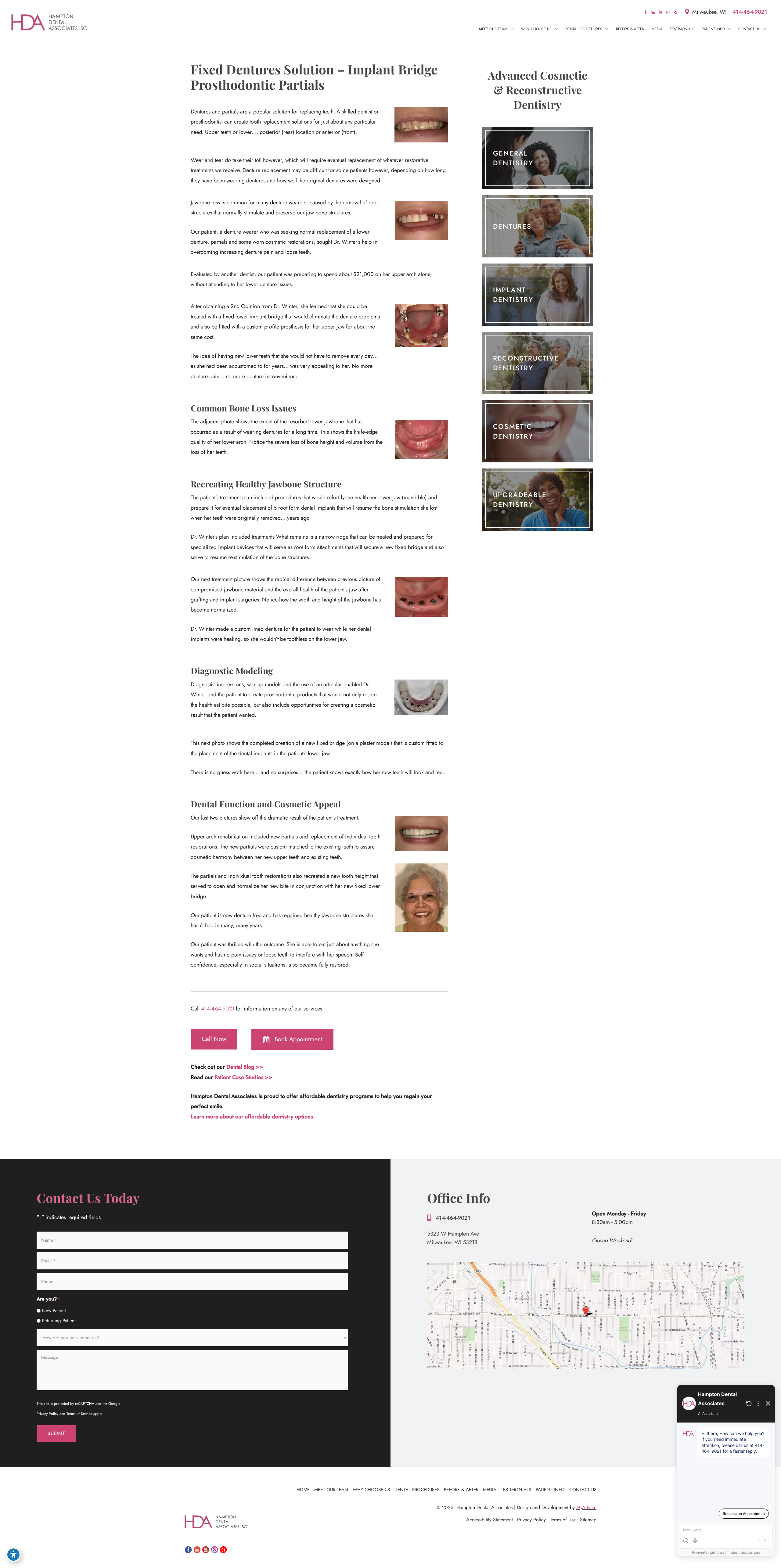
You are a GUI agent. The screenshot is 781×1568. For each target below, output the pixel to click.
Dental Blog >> (244, 1067)
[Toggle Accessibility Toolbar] (13, 1554)
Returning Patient (59, 1320)
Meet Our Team (331, 1489)
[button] (510, 29)
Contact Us (582, 1489)
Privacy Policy (531, 1519)
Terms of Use (563, 1519)
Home (303, 1489)
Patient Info (550, 1489)
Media (489, 1489)
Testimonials (516, 1489)
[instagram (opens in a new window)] (669, 12)
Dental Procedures (416, 1489)
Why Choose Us (371, 1489)
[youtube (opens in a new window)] (661, 12)
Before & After (461, 1489)
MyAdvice (586, 1507)
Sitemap (588, 1519)
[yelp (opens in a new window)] (676, 12)
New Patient (54, 1310)
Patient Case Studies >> (243, 1077)
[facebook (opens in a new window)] (646, 12)
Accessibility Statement (489, 1519)
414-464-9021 (749, 12)
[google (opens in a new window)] (653, 12)
